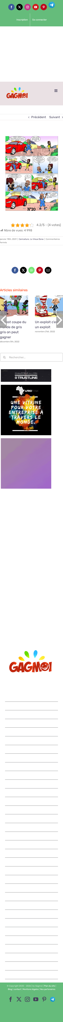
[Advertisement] (31, 54)
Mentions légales (31, 989)
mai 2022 (31, 749)
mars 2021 (31, 870)
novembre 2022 (31, 706)
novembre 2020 (31, 905)
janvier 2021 (31, 888)
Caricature (24, 239)
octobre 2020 (31, 914)
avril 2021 (31, 862)
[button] (3, 319)
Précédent (38, 117)
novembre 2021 (32, 801)
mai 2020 (31, 957)
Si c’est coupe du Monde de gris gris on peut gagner (10, 306)
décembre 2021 (32, 792)
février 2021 (31, 879)
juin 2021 (31, 844)
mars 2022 (31, 766)
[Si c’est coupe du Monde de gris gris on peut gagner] (14, 306)
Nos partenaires (47, 989)
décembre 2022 (31, 697)
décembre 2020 (31, 896)
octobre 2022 (31, 714)
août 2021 (32, 827)
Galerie (18, 306)
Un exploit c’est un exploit (45, 306)
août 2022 (32, 732)
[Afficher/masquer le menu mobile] (56, 90)
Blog (10, 989)
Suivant (54, 117)
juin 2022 (31, 740)
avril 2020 (32, 966)
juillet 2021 (31, 836)
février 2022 (31, 775)
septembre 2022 (31, 723)
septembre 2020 (31, 923)
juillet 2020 (31, 940)
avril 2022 (32, 758)
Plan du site (49, 986)
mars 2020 (31, 974)
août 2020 (32, 931)
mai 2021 (31, 853)
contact (17, 989)
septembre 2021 (31, 818)
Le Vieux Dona (37, 239)
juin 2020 (31, 948)
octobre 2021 (32, 810)
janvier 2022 (31, 784)
